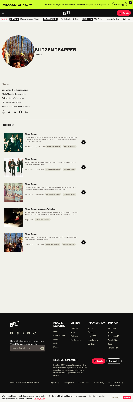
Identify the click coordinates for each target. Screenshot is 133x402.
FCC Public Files (113, 383)
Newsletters (93, 340)
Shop (110, 344)
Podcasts (74, 336)
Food (55, 339)
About (90, 328)
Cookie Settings (115, 385)
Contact (91, 344)
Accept (127, 397)
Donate (125, 13)
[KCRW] (14, 326)
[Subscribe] (42, 348)
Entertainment (59, 335)
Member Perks (113, 348)
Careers (91, 332)
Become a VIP (113, 336)
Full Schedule (76, 340)
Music (73, 332)
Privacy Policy (67, 383)
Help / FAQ (92, 336)
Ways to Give (113, 340)
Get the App (119, 4)
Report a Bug (54, 383)
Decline (115, 397)
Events (56, 347)
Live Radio (75, 328)
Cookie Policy (98, 383)
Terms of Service (83, 383)
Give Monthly (113, 361)
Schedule (126, 19)
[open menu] (4, 13)
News (55, 331)
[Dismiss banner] (130, 2)
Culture (56, 343)
